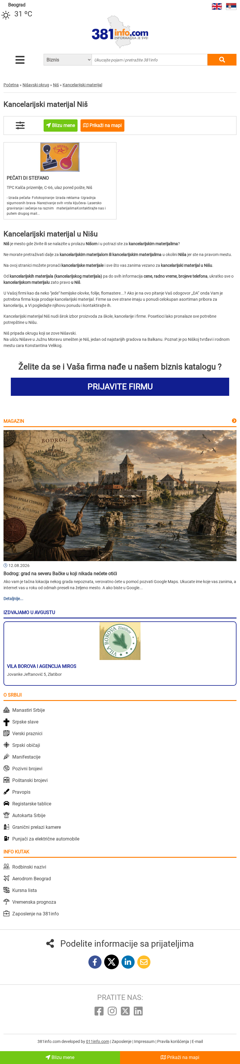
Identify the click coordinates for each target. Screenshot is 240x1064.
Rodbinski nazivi (29, 867)
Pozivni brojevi (27, 768)
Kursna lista (24, 890)
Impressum (144, 1041)
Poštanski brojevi (30, 780)
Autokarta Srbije (28, 815)
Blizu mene (62, 1057)
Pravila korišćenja (173, 1041)
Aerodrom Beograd (31, 878)
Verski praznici (27, 733)
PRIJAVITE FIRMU (120, 386)
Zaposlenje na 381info (35, 914)
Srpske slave (25, 722)
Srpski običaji (26, 745)
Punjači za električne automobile (45, 839)
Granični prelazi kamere (36, 827)
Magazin (14, 421)
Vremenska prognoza (34, 902)
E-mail (197, 1041)
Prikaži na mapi (182, 1057)
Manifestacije (26, 757)
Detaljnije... (13, 598)
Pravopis (21, 792)
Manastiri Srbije (28, 710)
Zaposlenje (122, 1041)
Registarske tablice (31, 804)
